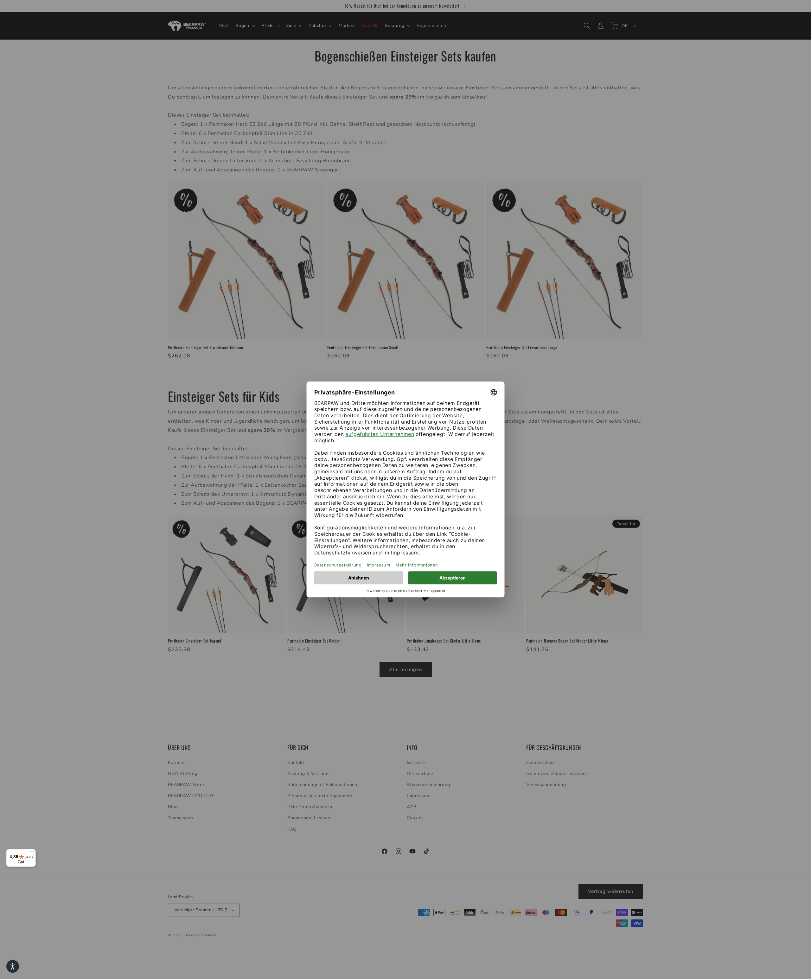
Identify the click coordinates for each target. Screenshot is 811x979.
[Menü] (32, 853)
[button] (12, 966)
